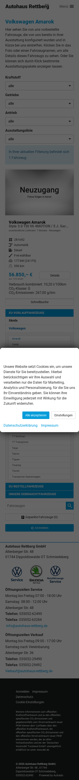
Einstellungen (63, 415)
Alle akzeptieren (36, 415)
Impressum (49, 425)
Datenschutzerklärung (21, 425)
